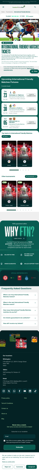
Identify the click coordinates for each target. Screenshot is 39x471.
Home (3, 12)
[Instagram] (3, 391)
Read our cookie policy (8, 461)
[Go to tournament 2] (20, 170)
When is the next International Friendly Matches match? (16, 303)
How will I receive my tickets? (13, 323)
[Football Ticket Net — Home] (19, 7)
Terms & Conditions (7, 403)
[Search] (35, 7)
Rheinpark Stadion (14, 126)
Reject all (8, 467)
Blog (2, 419)
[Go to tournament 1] (14, 170)
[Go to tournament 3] (23, 170)
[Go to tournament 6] (28, 210)
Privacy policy (5, 398)
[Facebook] (19, 391)
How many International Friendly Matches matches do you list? (17, 311)
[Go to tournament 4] (26, 170)
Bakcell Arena (13, 98)
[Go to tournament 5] (28, 170)
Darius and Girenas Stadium (16, 111)
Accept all (31, 467)
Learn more (18, 238)
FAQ (25, 398)
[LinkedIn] (30, 391)
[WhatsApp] (14, 391)
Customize (19, 467)
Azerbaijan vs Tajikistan (16, 95)
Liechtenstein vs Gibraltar (14, 121)
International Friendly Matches (16, 97)
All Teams (5, 136)
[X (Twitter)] (9, 391)
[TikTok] (35, 391)
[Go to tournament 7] (31, 210)
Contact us (4, 408)
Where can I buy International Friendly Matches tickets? (16, 296)
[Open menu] (3, 7)
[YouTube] (24, 391)
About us (4, 413)
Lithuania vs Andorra (15, 108)
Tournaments (9, 12)
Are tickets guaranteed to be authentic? (16, 318)
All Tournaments (30, 176)
